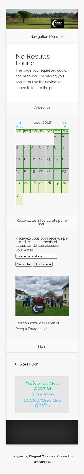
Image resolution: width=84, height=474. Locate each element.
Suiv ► (65, 125)
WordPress (42, 462)
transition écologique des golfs (42, 399)
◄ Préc (20, 125)
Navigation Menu (44, 36)
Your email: (24, 250)
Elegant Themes (42, 456)
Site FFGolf (29, 364)
